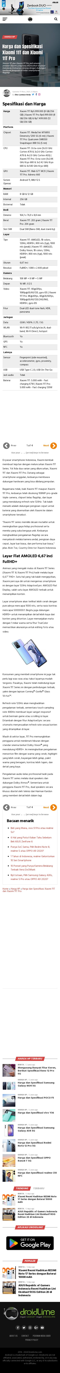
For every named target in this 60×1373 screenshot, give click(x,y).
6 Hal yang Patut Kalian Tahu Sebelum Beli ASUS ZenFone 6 (31, 840)
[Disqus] (30, 942)
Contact (25, 1335)
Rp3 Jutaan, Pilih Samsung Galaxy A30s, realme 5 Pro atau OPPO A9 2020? (32, 877)
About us (13, 1335)
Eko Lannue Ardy (23, 94)
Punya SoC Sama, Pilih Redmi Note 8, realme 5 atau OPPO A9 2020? (30, 849)
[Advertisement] (30, 414)
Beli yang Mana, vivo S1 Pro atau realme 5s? (32, 830)
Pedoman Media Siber (42, 1335)
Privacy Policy (31, 1339)
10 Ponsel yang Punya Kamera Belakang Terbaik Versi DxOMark (32, 868)
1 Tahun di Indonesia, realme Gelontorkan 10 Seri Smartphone (33, 858)
